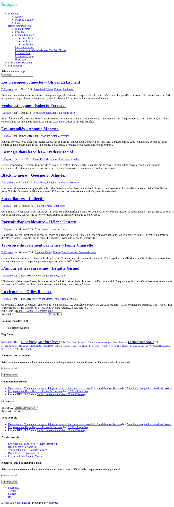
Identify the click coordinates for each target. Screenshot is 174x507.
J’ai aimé (19, 31)
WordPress (52, 502)
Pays (17, 22)
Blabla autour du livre (19, 25)
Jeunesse (122, 342)
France (58, 89)
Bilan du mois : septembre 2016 (25, 453)
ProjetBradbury (107, 346)
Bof (68, 342)
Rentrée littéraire (121, 346)
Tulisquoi (6, 89)
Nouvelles (35, 345)
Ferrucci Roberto (42, 112)
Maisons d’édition (24, 19)
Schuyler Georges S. (57, 182)
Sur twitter (27, 44)
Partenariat (48, 345)
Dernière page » (46, 310)
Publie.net (68, 89)
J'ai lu (62, 275)
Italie (55, 112)
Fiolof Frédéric (41, 159)
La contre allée (67, 112)
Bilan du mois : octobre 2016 (23, 446)
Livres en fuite (22, 53)
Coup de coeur (79, 342)
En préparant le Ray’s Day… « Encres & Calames (35, 391)
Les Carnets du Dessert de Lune (79, 252)
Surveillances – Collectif (22, 198)
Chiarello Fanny (43, 252)
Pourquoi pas (70, 346)
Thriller (29, 349)
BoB (62, 342)
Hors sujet (20, 59)
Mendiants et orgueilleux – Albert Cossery (149, 388)
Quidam (75, 159)
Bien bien (28, 342)
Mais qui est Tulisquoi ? (21, 62)
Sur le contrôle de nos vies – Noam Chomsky (61, 394)
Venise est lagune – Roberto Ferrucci (33, 105)
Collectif (39, 205)
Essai (115, 342)
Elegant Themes (21, 502)
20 (29, 310)
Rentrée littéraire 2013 (10, 349)
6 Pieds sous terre (42, 298)
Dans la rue (28, 38)
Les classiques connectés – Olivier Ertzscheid (40, 82)
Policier (58, 346)
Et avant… (7, 407)
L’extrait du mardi (24, 47)
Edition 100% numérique (99, 342)
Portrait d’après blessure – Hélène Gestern (38, 222)
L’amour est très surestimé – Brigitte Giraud (40, 268)
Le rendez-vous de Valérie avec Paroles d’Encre (40, 50)
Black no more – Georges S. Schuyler (33, 175)
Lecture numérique (141, 342)
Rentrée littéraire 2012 (161, 346)
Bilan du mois (22, 28)
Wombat (74, 182)
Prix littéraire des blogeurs (88, 346)
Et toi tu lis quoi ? (24, 35)
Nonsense (23, 346)
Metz (158, 342)
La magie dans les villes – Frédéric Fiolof (37, 152)
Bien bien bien (48, 342)
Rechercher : (8, 314)
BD (10, 342)
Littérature (13, 13)
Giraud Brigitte (50, 275)
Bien (16, 342)
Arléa (37, 229)
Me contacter (15, 65)
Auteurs (19, 16)
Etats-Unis (39, 182)
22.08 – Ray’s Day (78, 391)
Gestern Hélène (58, 229)
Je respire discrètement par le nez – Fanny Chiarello (47, 245)
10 (26, 310)
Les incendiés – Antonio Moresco (30, 129)
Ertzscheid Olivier (43, 89)
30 (32, 310)
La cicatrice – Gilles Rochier (26, 291)
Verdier (65, 135)
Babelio (4, 342)
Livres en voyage (24, 56)
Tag (22, 349)
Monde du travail (9, 346)
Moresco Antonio (50, 135)
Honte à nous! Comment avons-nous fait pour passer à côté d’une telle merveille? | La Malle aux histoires (64, 388)
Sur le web (27, 41)
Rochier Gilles (69, 298)
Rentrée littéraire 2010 (140, 346)
